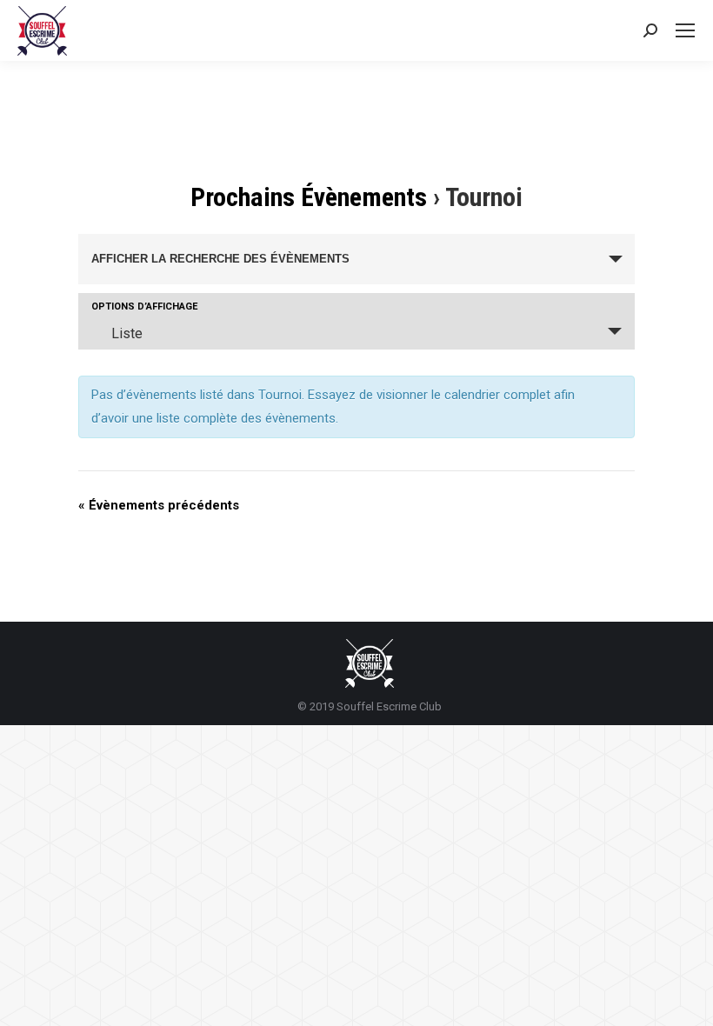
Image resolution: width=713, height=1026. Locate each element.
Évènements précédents (158, 505)
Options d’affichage (144, 306)
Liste (127, 333)
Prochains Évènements (308, 197)
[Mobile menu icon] (685, 30)
